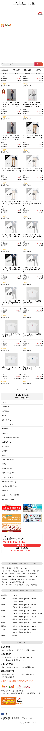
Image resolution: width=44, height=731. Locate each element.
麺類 (24, 573)
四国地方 (4, 626)
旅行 (3, 568)
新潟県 (14, 611)
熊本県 (34, 629)
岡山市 (8, 86)
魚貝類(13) (5, 411)
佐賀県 (21, 629)
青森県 (14, 599)
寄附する (34, 3)
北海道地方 (4, 595)
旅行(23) (5, 402)
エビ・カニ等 (6, 571)
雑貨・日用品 (21, 576)
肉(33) (4, 415)
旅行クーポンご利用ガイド (27, 70)
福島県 (21, 601)
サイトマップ (5, 720)
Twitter (7, 714)
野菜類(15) (5, 429)
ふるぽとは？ (35, 650)
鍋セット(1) (6, 490)
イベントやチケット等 (32, 571)
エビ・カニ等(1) (7, 424)
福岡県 (14, 629)
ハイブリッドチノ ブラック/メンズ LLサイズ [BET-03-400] (32, 270)
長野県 (21, 613)
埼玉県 (34, 605)
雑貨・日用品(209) (8, 473)
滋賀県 (21, 617)
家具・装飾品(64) (8, 459)
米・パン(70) (6, 420)
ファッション (32, 576)
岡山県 (3, 86)
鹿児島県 (28, 632)
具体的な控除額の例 (8, 677)
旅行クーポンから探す (16, 70)
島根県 (21, 622)
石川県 (27, 611)
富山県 (21, 611)
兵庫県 (14, 619)
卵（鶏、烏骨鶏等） (29, 579)
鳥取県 (14, 622)
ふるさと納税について (9, 657)
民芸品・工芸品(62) (8, 499)
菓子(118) (5, 451)
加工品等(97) (6, 442)
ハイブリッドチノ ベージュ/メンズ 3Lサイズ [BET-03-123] (32, 204)
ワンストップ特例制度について (26, 667)
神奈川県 (28, 607)
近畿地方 (4, 616)
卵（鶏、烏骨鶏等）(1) (9, 486)
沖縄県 (14, 635)
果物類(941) (6, 406)
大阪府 (34, 617)
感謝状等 (4, 579)
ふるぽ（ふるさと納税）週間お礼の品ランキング (17, 681)
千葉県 (14, 607)
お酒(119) (5, 433)
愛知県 (40, 613)
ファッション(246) (8, 477)
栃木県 (21, 605)
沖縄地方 (4, 635)
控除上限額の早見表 (27, 674)
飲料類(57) (5, 446)
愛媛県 (27, 626)
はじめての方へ (16, 3)
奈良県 (21, 619)
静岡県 (34, 613)
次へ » (26, 389)
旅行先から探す (5, 70)
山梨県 (14, 613)
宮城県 (27, 599)
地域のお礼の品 (15, 579)
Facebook (2, 714)
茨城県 (14, 605)
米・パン (28, 568)
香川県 (21, 626)
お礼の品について (24, 657)
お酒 (21, 571)
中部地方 (4, 610)
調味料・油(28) (7, 468)
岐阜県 (27, 613)
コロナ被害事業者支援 (17, 582)
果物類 (9, 568)
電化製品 (34, 585)
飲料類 (12, 573)
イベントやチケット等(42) (10, 437)
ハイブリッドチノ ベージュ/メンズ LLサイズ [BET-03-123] (11, 204)
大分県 (14, 632)
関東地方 (4, 604)
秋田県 (34, 599)
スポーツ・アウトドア (9, 585)
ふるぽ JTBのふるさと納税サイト (7, 32)
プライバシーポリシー (27, 718)
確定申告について (7, 667)
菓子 (18, 573)
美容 (3, 576)
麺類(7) (4, 455)
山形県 (14, 601)
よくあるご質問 (23, 3)
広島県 (34, 622)
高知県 (34, 626)
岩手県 (21, 599)
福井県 (34, 611)
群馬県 (27, 605)
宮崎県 (21, 632)
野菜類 (15, 571)
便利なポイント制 (23, 650)
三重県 (14, 617)
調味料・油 (10, 576)
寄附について (20, 660)
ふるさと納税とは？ (8, 650)
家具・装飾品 (32, 573)
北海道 (14, 595)
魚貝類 (16, 568)
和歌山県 (28, 619)
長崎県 (27, 629)
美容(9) (4, 464)
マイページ (28, 3)
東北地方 (4, 598)
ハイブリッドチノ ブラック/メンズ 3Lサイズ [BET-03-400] (11, 303)
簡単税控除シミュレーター (10, 674)
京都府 (27, 617)
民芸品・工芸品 (24, 585)
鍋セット (4, 582)
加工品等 (4, 573)
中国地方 (3, 84)
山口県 (40, 622)
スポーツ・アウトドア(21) (10, 495)
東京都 (21, 607)
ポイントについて (7, 660)
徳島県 (14, 626)
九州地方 (4, 629)
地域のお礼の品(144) (9, 482)
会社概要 (16, 718)
